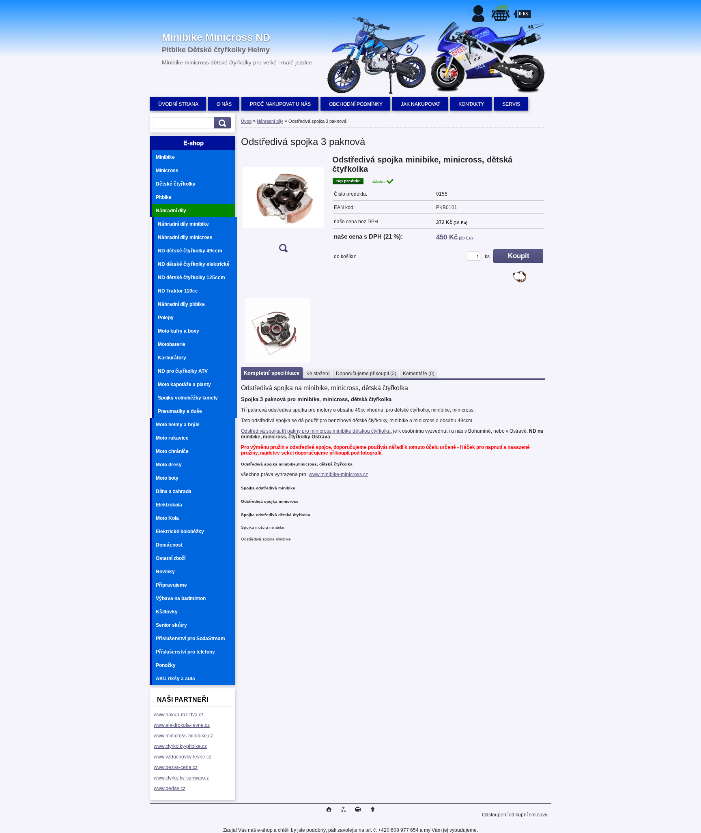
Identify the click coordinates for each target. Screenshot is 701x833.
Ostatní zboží (170, 558)
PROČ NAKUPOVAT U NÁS (280, 104)
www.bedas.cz (169, 788)
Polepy (166, 317)
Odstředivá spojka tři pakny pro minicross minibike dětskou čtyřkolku (316, 431)
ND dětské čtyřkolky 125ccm (191, 277)
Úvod (246, 121)
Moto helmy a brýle (178, 424)
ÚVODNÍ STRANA (178, 104)
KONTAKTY (471, 104)
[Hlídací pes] (519, 281)
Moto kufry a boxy (178, 331)
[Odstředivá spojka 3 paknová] (283, 206)
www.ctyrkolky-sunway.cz (181, 778)
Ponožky (166, 665)
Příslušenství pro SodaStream (190, 638)
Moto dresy (169, 465)
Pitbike (164, 197)
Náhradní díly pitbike (181, 304)
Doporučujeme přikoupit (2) (366, 373)
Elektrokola (169, 505)
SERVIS (511, 104)
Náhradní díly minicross (185, 237)
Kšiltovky (167, 612)
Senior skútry (171, 625)
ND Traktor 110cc (178, 291)
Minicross (167, 170)
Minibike (165, 157)
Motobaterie (171, 344)
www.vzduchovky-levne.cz (182, 757)
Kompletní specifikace (271, 373)
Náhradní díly (171, 211)
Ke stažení (317, 373)
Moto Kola (167, 518)
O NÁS (224, 104)
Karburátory (172, 358)
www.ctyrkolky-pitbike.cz (180, 746)
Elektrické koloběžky (180, 531)
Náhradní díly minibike (183, 224)
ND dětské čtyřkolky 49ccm (190, 251)
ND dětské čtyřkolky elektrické (194, 264)
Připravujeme (171, 585)
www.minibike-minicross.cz (338, 474)
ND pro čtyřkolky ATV (183, 371)
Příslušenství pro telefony (185, 652)
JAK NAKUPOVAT (420, 104)
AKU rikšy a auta (175, 678)
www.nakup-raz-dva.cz (179, 715)
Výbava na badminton (181, 598)
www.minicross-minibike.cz (183, 736)
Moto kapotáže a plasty (184, 384)
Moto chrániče (172, 451)
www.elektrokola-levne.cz (182, 725)
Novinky (165, 572)
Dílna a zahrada (173, 491)
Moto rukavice (172, 438)
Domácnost (169, 545)
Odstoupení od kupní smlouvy (514, 815)
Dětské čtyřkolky (176, 184)
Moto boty (167, 478)
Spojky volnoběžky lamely (188, 398)
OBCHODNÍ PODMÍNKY (356, 104)
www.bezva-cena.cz (176, 767)
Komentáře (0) (418, 373)
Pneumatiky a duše (180, 411)
